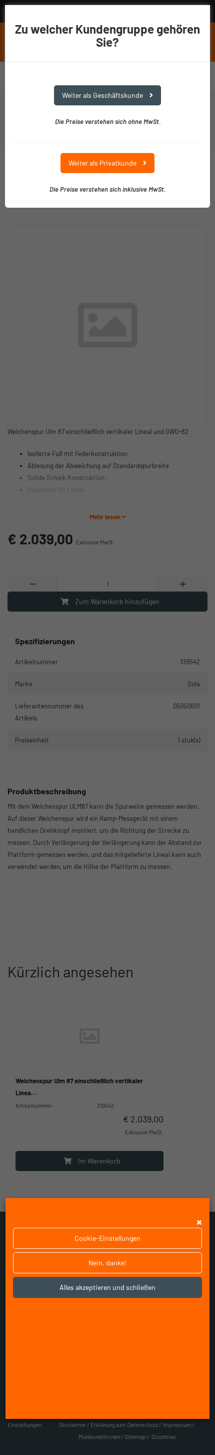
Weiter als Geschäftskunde (103, 95)
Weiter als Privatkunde (103, 163)
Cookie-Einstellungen (107, 1238)
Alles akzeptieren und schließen (108, 1287)
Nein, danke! (107, 1262)
